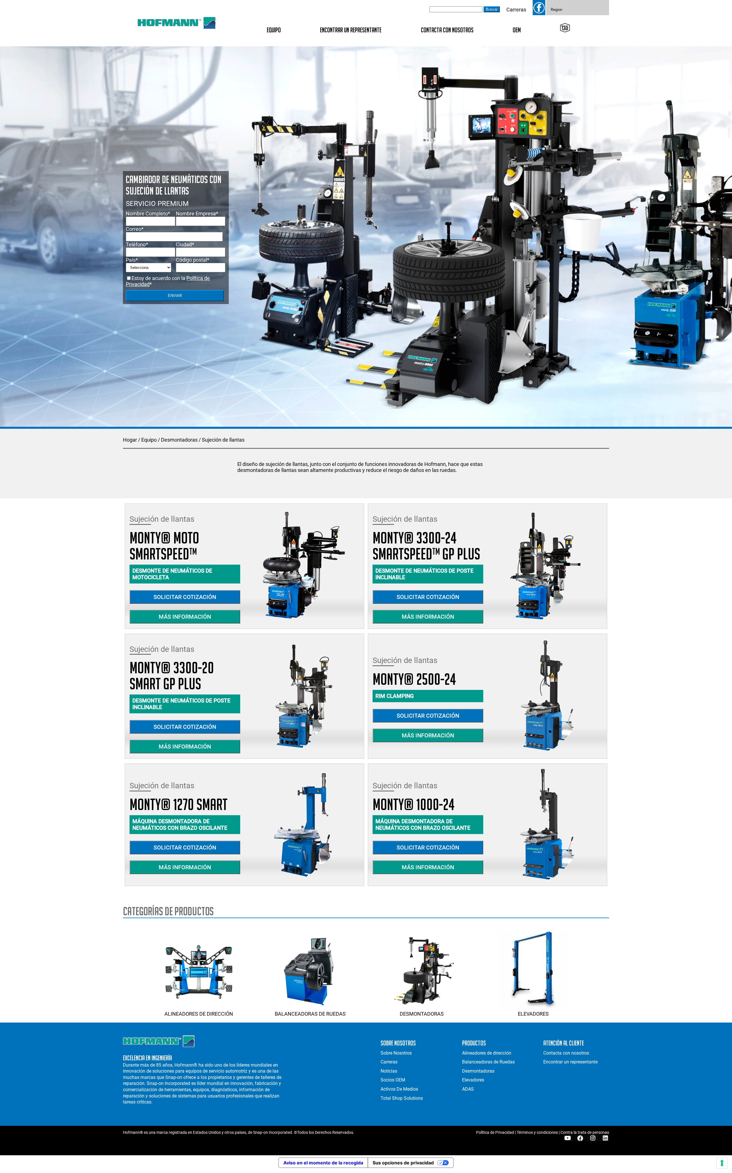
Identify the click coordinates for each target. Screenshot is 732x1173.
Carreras (516, 10)
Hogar (130, 440)
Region (556, 9)
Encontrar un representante (350, 29)
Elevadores (533, 1014)
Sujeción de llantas (223, 440)
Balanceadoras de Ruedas (310, 1014)
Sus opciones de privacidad (403, 1163)
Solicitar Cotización (185, 597)
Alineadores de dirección (198, 1014)
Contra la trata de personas (584, 1132)
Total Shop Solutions (402, 1098)
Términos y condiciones (537, 1132)
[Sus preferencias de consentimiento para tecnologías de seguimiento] (722, 1163)
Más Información (185, 616)
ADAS (468, 1089)
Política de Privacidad (495, 1132)
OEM (517, 29)
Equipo (274, 29)
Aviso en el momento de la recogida (323, 1163)
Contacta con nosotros (447, 29)
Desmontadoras (179, 440)
